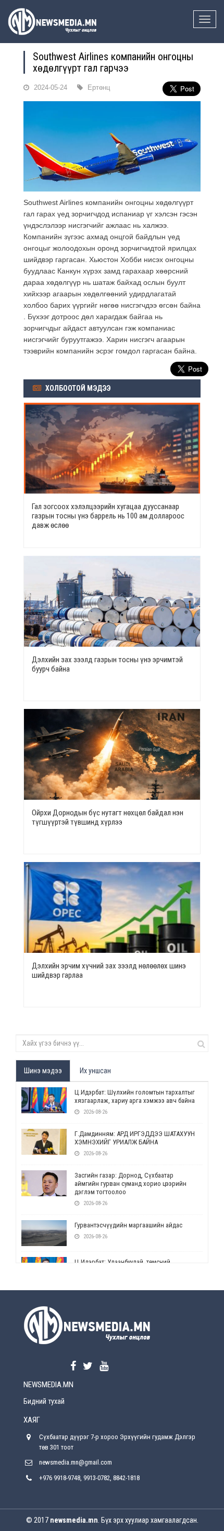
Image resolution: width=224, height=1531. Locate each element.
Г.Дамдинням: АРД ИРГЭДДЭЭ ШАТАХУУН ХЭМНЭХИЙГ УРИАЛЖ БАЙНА (134, 1138)
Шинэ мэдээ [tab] (43, 1071)
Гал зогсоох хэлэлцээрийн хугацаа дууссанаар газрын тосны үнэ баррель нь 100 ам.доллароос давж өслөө (108, 516)
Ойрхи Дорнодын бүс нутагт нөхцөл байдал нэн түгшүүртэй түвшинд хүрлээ (107, 817)
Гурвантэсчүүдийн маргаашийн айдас (128, 1225)
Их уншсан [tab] (95, 1071)
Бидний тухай (44, 1401)
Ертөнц (99, 87)
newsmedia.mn (74, 1520)
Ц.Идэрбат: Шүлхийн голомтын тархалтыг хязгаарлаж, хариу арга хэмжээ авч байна (134, 1096)
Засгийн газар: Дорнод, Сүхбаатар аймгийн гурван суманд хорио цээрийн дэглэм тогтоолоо (130, 1183)
